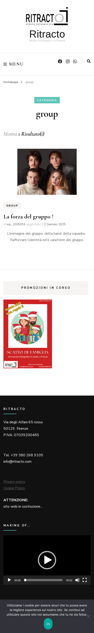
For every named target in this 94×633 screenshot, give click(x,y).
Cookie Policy (14, 488)
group (12, 205)
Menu (16, 64)
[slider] (43, 580)
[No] (88, 616)
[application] (47, 560)
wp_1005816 (16, 224)
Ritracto (47, 34)
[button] (47, 560)
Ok (48, 624)
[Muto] (77, 580)
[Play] (9, 580)
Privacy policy (14, 481)
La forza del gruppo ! (28, 216)
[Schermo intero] (84, 580)
